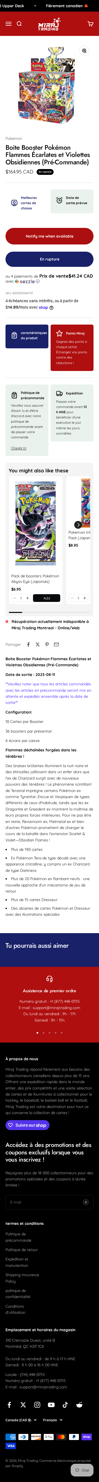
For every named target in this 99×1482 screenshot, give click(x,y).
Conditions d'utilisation (15, 1309)
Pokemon (14, 138)
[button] (50, 278)
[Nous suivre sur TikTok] (65, 1405)
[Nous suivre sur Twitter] (23, 1405)
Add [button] (46, 598)
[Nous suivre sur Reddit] (79, 1405)
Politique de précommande (18, 1237)
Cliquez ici (18, 448)
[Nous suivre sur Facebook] (9, 1405)
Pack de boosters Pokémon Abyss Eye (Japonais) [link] (35, 578)
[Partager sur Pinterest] (47, 644)
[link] (35, 524)
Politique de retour (22, 1249)
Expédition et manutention (17, 1262)
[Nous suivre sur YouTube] (51, 1405)
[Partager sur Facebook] (28, 644)
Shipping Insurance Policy (22, 1277)
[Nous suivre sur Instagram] (37, 1405)
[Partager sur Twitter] (37, 644)
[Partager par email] (56, 644)
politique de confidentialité (18, 1293)
